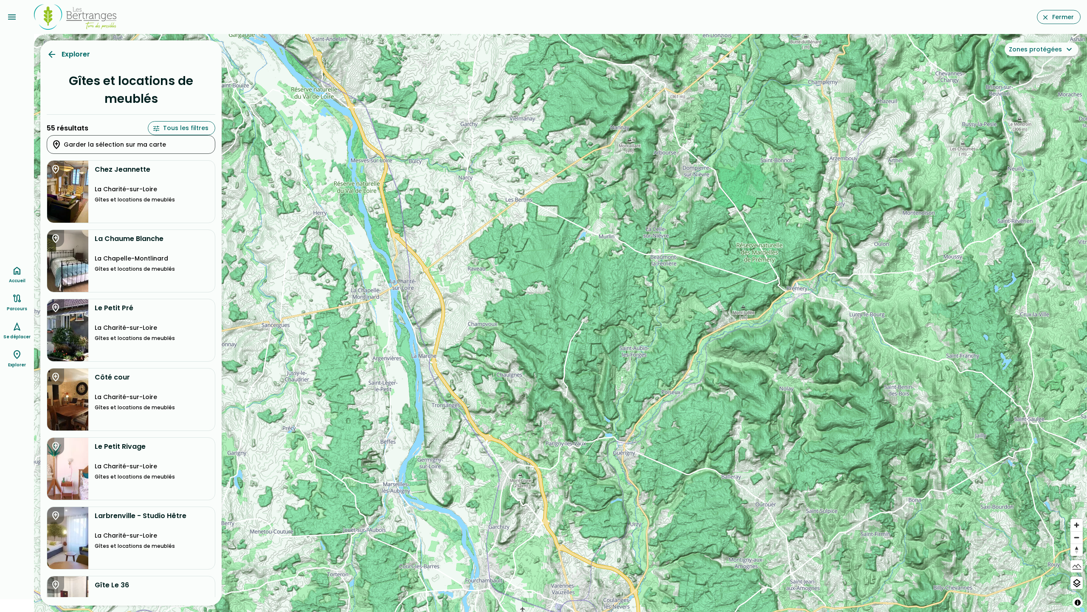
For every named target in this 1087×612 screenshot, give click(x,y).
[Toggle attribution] (1078, 603)
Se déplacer (17, 337)
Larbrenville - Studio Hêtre (140, 516)
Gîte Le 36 (112, 585)
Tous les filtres (185, 128)
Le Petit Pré (114, 308)
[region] (560, 323)
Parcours (17, 309)
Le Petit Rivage (120, 446)
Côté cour (112, 377)
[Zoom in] (1076, 525)
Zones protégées (1035, 49)
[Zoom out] (1076, 537)
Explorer (76, 54)
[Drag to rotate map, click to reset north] (1076, 550)
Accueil (17, 281)
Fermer (1063, 17)
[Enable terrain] (1076, 566)
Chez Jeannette (122, 169)
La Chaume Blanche (129, 239)
